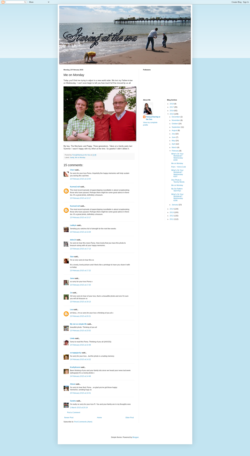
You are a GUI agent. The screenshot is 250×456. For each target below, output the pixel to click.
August (175, 130)
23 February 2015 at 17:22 (80, 271)
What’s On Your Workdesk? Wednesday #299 (177, 157)
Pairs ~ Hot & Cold (178, 167)
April (174, 144)
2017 (172, 107)
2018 (172, 104)
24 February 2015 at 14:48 (80, 376)
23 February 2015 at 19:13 (80, 302)
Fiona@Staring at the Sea (153, 118)
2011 (172, 219)
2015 (172, 114)
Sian (72, 257)
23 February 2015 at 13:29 (80, 232)
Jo (71, 293)
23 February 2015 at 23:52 (80, 331)
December (176, 117)
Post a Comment (73, 412)
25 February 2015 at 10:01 (80, 393)
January (175, 205)
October (175, 124)
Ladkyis (73, 225)
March (174, 147)
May (173, 141)
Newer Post (68, 418)
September (176, 127)
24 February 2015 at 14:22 (80, 359)
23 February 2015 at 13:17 (80, 198)
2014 (172, 209)
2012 (172, 216)
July (173, 134)
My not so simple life (78, 324)
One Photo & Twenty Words (177, 181)
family (72, 157)
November (176, 120)
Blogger (136, 437)
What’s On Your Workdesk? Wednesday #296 (177, 197)
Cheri (72, 170)
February (175, 151)
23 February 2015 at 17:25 (80, 285)
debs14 (73, 240)
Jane (72, 278)
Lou (71, 310)
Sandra (73, 401)
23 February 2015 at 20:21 (80, 316)
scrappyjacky (75, 353)
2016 (172, 111)
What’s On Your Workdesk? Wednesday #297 (177, 173)
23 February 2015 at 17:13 (80, 249)
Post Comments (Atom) (83, 422)
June (174, 137)
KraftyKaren (75, 367)
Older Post (129, 418)
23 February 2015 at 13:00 (80, 179)
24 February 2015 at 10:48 (80, 345)
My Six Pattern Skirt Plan (177, 190)
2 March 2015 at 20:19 (79, 408)
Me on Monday (80, 157)
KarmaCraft (75, 187)
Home (99, 418)
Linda (72, 338)
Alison (72, 384)
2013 (172, 212)
